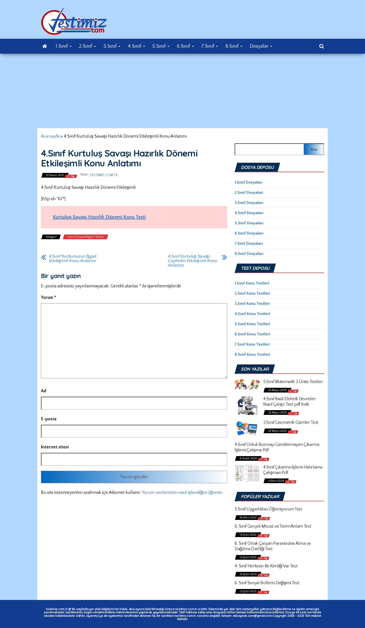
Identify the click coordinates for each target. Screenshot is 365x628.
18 (261, 535)
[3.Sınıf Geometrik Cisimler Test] (247, 428)
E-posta (48, 419)
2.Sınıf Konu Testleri (252, 293)
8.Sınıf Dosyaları (249, 253)
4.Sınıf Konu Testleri (252, 314)
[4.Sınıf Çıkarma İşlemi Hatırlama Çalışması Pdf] (247, 473)
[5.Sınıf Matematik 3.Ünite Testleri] (247, 384)
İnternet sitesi (55, 447)
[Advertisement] (182, 91)
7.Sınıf (208, 46)
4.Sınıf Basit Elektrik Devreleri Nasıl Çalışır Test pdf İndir (289, 401)
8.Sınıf (232, 46)
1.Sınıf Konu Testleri (252, 283)
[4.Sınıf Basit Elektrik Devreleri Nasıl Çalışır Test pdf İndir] (247, 405)
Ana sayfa (50, 136)
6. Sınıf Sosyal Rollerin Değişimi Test (267, 583)
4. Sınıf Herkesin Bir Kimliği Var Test (266, 566)
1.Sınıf (62, 46)
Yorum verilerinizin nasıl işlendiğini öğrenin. (182, 492)
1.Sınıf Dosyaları (248, 182)
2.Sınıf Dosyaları (249, 192)
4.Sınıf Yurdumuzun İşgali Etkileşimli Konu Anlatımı (72, 258)
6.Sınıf (184, 46)
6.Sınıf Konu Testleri (252, 334)
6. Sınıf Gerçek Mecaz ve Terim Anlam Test (273, 526)
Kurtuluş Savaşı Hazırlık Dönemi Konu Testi (99, 217)
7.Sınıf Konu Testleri (252, 344)
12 (261, 592)
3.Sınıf (110, 46)
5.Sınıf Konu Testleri (252, 324)
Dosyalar (260, 46)
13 (261, 575)
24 (261, 518)
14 (261, 558)
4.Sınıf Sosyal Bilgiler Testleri (85, 236)
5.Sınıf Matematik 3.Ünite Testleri (293, 381)
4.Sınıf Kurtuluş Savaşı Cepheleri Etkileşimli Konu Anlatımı (192, 261)
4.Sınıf (135, 46)
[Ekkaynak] (44, 46)
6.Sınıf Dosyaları (249, 233)
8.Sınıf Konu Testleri (252, 354)
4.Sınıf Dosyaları (249, 213)
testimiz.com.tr (103, 175)
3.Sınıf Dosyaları (249, 202)
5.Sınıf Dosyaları (249, 223)
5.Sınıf (159, 46)
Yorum (48, 297)
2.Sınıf (86, 46)
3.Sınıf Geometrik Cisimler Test (290, 422)
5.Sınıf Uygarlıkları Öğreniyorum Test (268, 509)
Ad (43, 391)
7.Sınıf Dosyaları (249, 243)
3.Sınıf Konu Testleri (252, 303)
